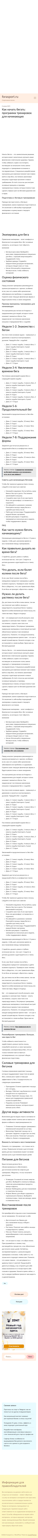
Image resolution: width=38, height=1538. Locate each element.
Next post (19, 1302)
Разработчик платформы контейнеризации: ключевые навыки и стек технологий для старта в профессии (18, 1432)
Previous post (19, 1294)
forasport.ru (10, 96)
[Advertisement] (19, 28)
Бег (5, 1283)
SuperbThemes (32, 1535)
